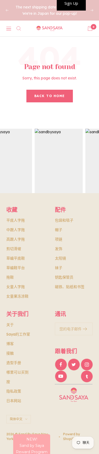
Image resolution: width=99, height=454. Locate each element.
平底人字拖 (15, 220)
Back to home (49, 96)
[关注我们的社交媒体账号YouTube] (61, 376)
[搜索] (18, 28)
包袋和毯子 (64, 220)
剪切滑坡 (13, 248)
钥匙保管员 (64, 277)
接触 (10, 353)
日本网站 (13, 400)
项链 (58, 239)
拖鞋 (10, 277)
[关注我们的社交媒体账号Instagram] (87, 364)
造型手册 (13, 362)
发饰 (58, 248)
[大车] (90, 28)
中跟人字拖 (15, 229)
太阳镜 (60, 258)
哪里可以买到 (17, 372)
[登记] (85, 329)
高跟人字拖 (15, 239)
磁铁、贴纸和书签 (69, 286)
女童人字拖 (15, 286)
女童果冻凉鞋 (17, 296)
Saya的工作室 (18, 334)
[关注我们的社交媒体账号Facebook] (61, 364)
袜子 (58, 267)
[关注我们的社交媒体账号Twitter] (74, 364)
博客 (10, 343)
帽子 (58, 229)
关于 (10, 324)
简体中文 (16, 419)
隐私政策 (13, 391)
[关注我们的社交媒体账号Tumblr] (87, 376)
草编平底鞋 (15, 258)
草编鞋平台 (15, 267)
